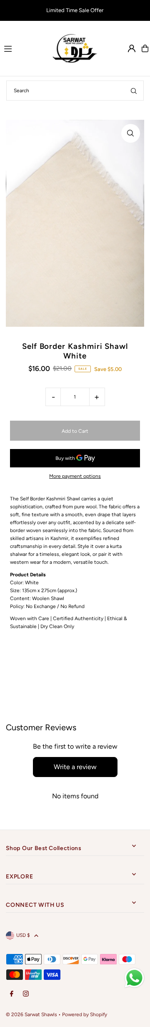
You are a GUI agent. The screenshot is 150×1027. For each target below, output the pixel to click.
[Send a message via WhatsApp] (134, 977)
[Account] (131, 48)
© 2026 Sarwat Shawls (31, 1014)
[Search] (134, 91)
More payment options (75, 476)
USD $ (23, 935)
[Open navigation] (23, 48)
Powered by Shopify (84, 1014)
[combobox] (75, 91)
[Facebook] (11, 994)
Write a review (75, 767)
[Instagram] (26, 994)
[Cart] (145, 48)
